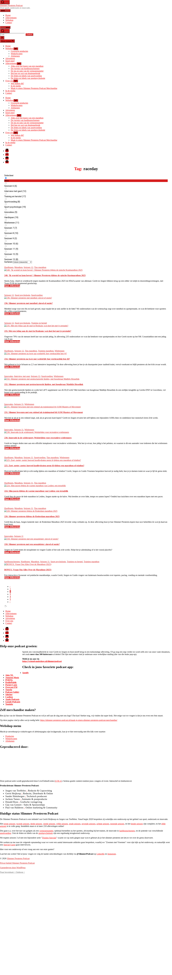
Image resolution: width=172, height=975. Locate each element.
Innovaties (8, 376)
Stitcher (8, 694)
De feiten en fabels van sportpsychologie (28, 78)
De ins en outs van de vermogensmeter (27, 71)
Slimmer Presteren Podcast (11, 5)
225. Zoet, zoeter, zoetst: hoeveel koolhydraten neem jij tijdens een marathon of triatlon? (44, 465)
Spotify (25, 673)
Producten (9, 736)
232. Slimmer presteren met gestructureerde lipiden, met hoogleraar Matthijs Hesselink (43, 384)
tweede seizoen (22, 824)
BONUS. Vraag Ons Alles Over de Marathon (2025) (27, 570)
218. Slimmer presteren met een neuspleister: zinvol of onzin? (32, 544)
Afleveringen (11, 18)
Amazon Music (12, 677)
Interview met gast (22, 376)
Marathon (18, 267)
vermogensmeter (46, 831)
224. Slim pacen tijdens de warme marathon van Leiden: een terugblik (36, 491)
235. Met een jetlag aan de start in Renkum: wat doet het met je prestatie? (37, 331)
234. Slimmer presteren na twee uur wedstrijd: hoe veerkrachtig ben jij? (37, 359)
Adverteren (10, 58)
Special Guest (9, 845)
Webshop (9, 20)
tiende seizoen (137, 824)
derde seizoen (36, 824)
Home (8, 15)
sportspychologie (45, 833)
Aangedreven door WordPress (13, 867)
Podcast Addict (12, 692)
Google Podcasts (12, 702)
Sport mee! (10, 61)
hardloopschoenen (12, 561)
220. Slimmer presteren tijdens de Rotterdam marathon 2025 (32, 516)
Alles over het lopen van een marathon (27, 66)
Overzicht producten (19, 51)
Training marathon (46, 351)
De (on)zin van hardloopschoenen (25, 68)
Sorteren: (8, 262)
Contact (8, 22)
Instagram (112, 854)
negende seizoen (117, 824)
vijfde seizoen (62, 824)
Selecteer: (9, 175)
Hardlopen (8, 267)
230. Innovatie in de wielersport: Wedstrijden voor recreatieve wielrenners (38, 438)
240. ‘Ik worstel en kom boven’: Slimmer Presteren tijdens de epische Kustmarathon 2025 (45, 275)
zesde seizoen (74, 824)
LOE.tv (58, 781)
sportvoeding (5, 833)
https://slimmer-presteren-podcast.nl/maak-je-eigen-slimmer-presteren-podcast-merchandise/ (78, 720)
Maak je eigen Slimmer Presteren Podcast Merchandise (34, 88)
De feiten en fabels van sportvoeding (26, 76)
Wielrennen (59, 351)
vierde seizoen (49, 824)
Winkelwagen (16, 53)
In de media (16, 86)
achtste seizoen (102, 824)
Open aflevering (12, 286)
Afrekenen (15, 56)
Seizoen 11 (18, 404)
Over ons (9, 81)
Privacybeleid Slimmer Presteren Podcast (17, 863)
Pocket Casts (11, 685)
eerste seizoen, (10, 824)
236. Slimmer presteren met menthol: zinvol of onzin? (28, 303)
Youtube (9, 704)
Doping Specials (49, 838)
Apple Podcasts (12, 699)
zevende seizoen (88, 824)
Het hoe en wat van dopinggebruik (25, 73)
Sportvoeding (37, 295)
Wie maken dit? (17, 83)
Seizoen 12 (28, 267)
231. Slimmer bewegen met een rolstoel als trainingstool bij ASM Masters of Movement (43, 412)
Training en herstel (39, 323)
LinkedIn (100, 854)
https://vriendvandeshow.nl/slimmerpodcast (42, 661)
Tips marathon (40, 267)
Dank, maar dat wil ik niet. (40, 963)
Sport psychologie (22, 295)
